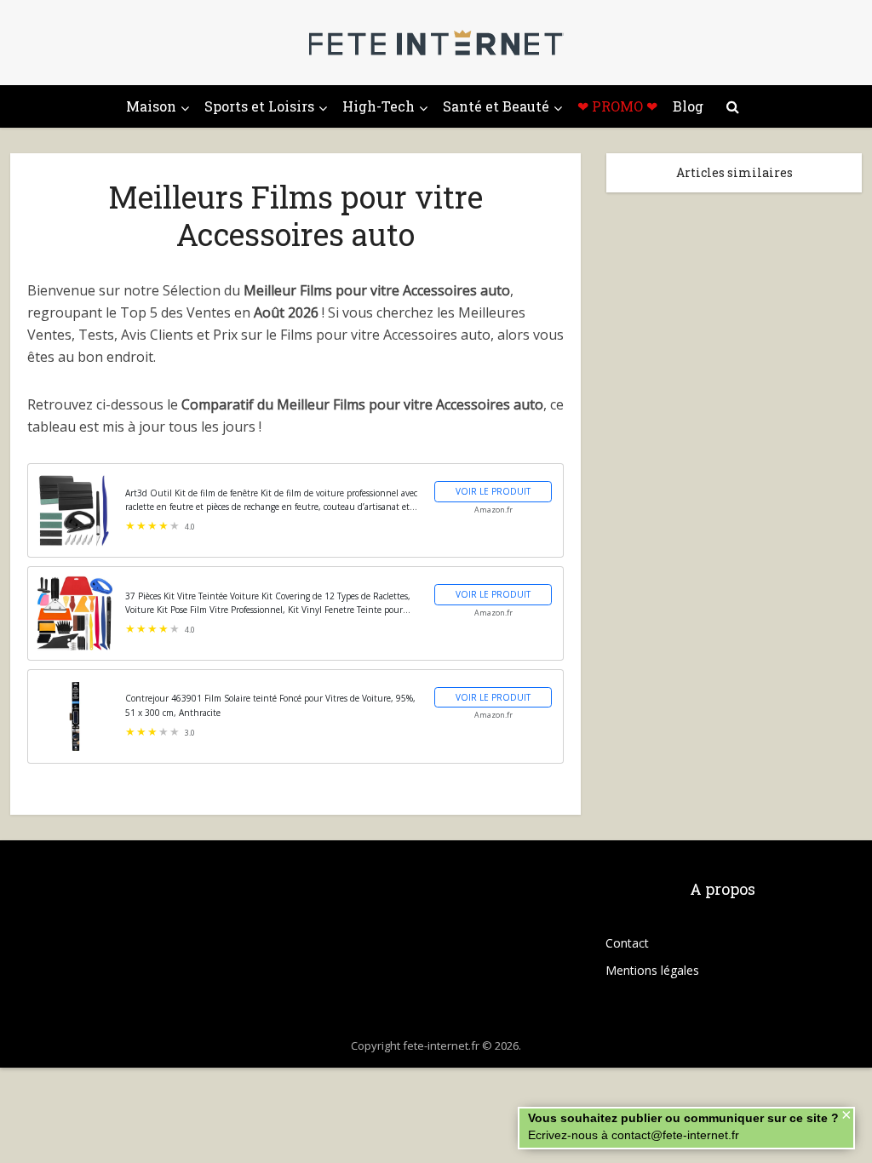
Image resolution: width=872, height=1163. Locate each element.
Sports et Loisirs (259, 106)
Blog (688, 106)
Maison (151, 106)
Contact (627, 943)
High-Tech (378, 106)
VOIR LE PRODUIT (493, 491)
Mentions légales (652, 970)
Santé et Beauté (496, 106)
